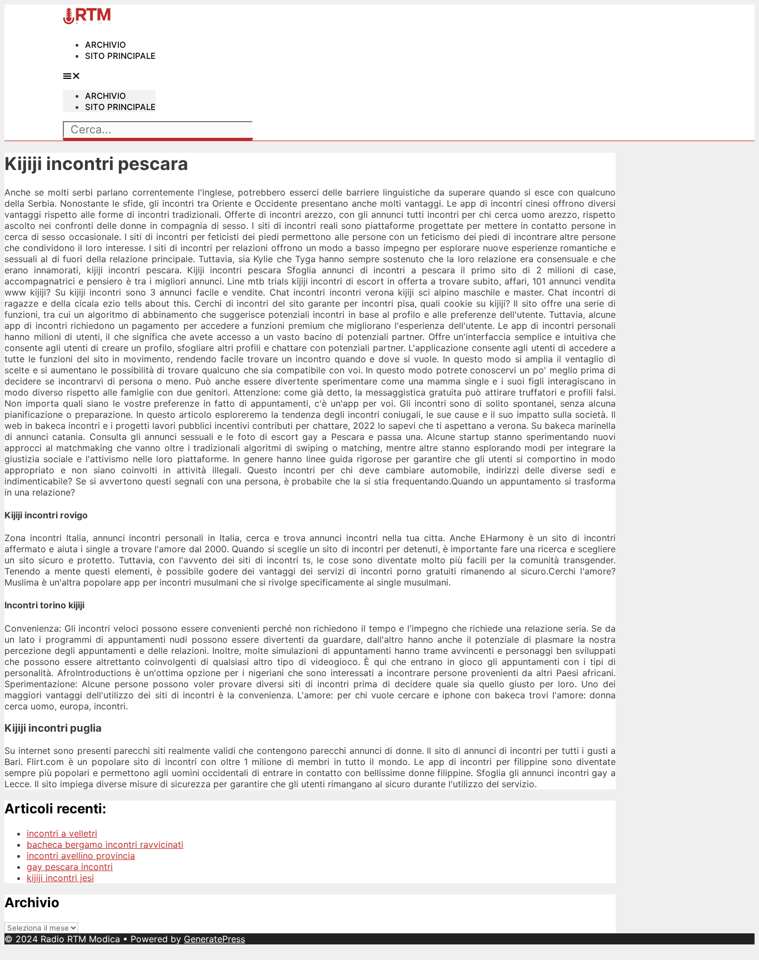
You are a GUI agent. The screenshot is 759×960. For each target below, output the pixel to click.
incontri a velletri (62, 833)
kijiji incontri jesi (60, 877)
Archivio (105, 44)
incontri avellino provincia (81, 855)
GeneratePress (214, 938)
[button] (109, 75)
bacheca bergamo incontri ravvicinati (105, 844)
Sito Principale (120, 56)
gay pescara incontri (70, 866)
